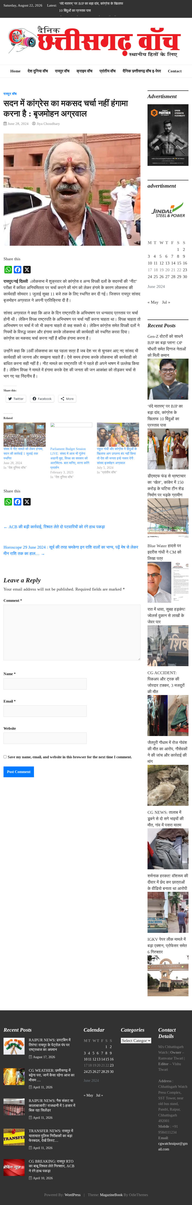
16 (185, 263)
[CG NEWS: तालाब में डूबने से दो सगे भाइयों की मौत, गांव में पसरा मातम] (168, 848)
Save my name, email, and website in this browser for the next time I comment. (70, 757)
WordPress (73, 1195)
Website (10, 728)
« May (153, 302)
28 (173, 276)
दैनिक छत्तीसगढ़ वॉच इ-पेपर (142, 71)
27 (167, 276)
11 (156, 263)
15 (179, 263)
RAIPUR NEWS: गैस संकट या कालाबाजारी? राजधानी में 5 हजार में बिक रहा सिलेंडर (52, 1105)
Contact (175, 71)
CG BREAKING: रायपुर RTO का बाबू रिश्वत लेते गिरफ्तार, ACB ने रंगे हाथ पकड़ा (51, 1166)
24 (150, 276)
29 (179, 276)
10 (150, 263)
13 (167, 263)
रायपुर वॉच (62, 71)
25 (156, 276)
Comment (13, 600)
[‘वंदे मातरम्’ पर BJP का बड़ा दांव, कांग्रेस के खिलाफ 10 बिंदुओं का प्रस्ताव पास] (168, 448)
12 (161, 263)
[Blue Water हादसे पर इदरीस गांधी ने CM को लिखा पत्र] (168, 582)
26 (161, 276)
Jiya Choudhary (48, 124)
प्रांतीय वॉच (108, 71)
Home (15, 71)
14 (173, 263)
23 (185, 270)
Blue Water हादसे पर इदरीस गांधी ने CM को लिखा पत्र (164, 552)
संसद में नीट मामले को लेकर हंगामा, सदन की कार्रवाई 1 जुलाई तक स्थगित (23, 453)
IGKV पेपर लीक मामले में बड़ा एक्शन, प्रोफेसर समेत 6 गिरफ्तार (167, 945)
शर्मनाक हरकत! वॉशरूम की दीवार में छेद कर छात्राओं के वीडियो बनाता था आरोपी (168, 882)
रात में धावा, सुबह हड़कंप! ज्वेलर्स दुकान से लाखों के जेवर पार (166, 615)
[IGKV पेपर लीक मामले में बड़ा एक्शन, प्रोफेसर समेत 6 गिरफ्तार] (168, 975)
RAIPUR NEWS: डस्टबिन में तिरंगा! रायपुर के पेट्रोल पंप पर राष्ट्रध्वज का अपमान (49, 1045)
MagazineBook (111, 1195)
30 (185, 276)
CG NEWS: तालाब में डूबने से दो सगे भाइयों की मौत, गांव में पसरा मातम (166, 818)
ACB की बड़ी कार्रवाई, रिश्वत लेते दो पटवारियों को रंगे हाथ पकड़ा (54, 526)
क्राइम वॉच (84, 71)
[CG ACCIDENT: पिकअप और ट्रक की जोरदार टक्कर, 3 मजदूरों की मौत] (168, 715)
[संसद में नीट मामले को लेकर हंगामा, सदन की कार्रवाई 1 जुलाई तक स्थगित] (25, 435)
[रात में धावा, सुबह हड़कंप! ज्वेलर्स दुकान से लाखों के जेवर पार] (168, 645)
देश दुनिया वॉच (38, 71)
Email (10, 701)
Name (10, 674)
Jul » (166, 302)
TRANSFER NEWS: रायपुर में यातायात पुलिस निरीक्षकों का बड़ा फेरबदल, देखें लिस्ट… (51, 1136)
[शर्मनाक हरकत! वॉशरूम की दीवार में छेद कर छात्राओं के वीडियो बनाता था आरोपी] (168, 912)
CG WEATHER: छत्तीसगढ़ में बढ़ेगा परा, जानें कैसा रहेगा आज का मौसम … (51, 1075)
